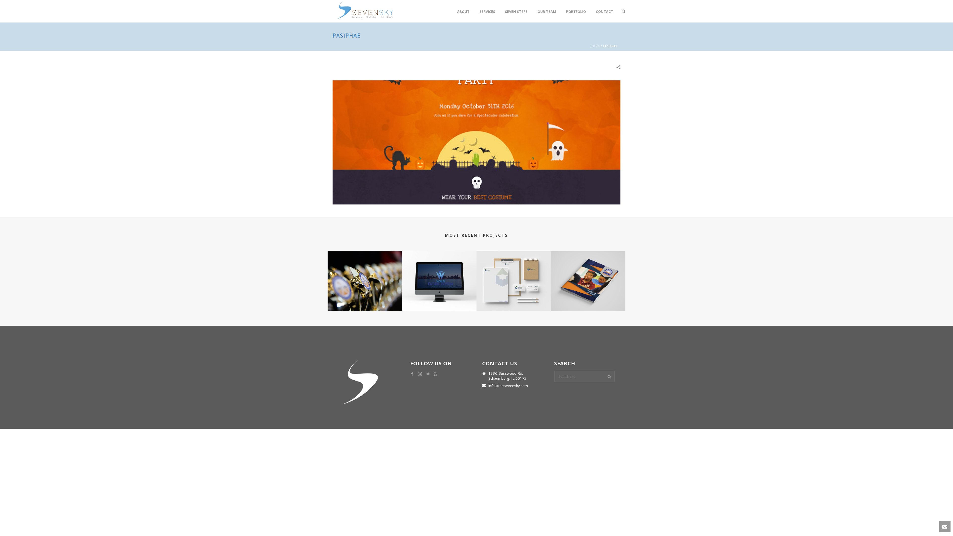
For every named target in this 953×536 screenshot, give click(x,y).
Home (595, 46)
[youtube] (435, 374)
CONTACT (604, 11)
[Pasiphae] (476, 142)
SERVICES (487, 11)
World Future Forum (439, 292)
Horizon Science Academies (588, 292)
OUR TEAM (547, 11)
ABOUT (463, 11)
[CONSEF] (365, 271)
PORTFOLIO (576, 11)
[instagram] (420, 374)
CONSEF (365, 292)
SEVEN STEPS (516, 11)
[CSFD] (513, 271)
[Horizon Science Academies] (588, 271)
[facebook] (412, 374)
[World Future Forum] (439, 271)
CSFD (514, 292)
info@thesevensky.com (508, 385)
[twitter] (428, 374)
